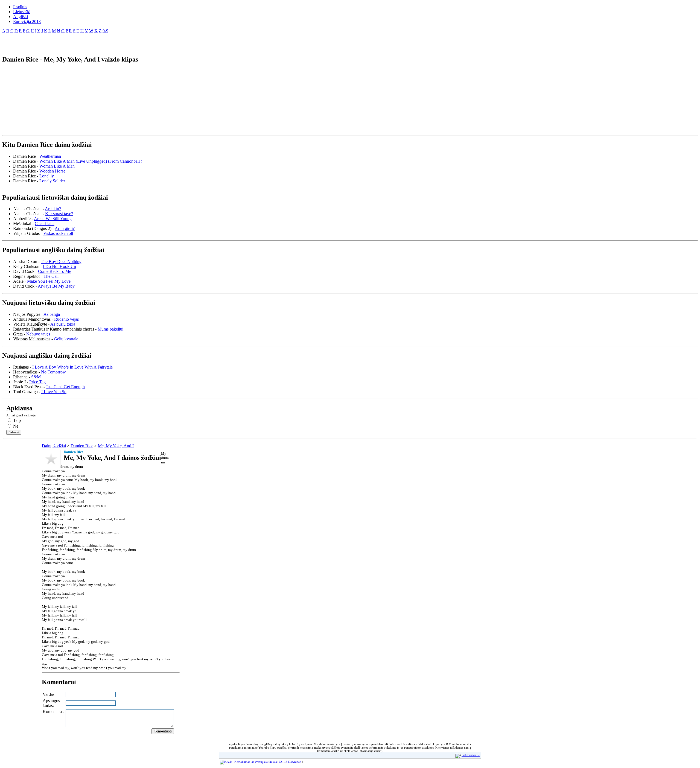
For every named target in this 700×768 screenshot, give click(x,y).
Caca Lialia (44, 223)
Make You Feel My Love (49, 281)
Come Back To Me (54, 271)
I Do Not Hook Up (59, 266)
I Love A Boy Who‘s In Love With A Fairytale (72, 367)
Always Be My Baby (56, 286)
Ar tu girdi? (65, 228)
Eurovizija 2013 (27, 21)
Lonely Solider (52, 181)
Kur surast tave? (59, 213)
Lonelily (46, 176)
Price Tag (37, 381)
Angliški (20, 16)
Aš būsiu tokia (62, 324)
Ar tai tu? (53, 208)
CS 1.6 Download (290, 761)
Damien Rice (82, 445)
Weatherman (50, 156)
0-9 (105, 30)
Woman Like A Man (57, 166)
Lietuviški (21, 11)
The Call (51, 276)
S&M (36, 377)
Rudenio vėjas (66, 319)
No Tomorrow (53, 372)
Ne (15, 426)
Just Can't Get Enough (65, 386)
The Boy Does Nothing (61, 261)
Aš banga (51, 314)
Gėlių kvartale (66, 339)
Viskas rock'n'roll (58, 233)
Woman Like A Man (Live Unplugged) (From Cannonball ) (90, 161)
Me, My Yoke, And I (116, 445)
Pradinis (20, 6)
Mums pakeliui (110, 329)
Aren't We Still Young (53, 218)
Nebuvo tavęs (38, 334)
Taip (16, 420)
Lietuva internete (471, 755)
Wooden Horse (52, 171)
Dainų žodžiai (54, 445)
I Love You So (53, 391)
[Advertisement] (66, 42)
